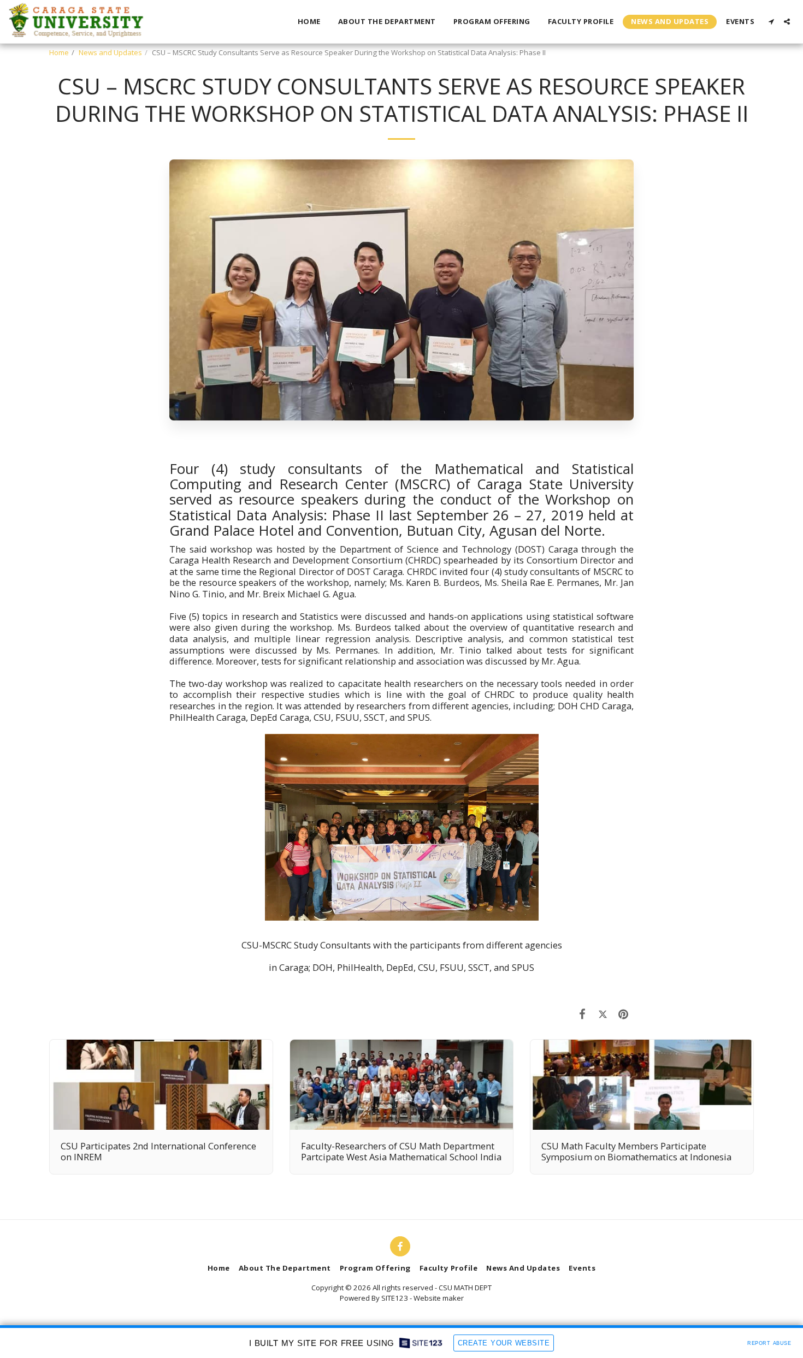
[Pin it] (623, 1014)
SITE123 (394, 1298)
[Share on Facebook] (582, 1014)
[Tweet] (603, 1014)
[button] (771, 21)
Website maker (439, 1298)
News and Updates (110, 52)
